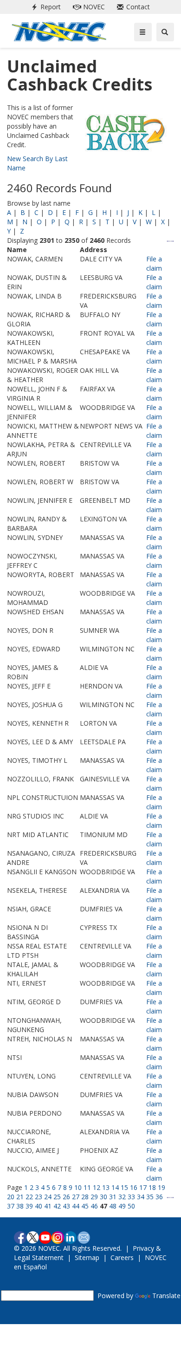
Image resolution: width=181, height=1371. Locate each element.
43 (66, 1206)
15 (124, 1187)
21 (20, 1196)
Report (44, 6)
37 (10, 1206)
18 (152, 1187)
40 (38, 1206)
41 (48, 1206)
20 (10, 1196)
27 (75, 1196)
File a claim (154, 263)
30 (103, 1196)
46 (94, 1206)
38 (20, 1206)
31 (112, 1196)
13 (106, 1187)
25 (57, 1196)
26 (66, 1196)
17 (143, 1187)
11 (87, 1187)
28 (85, 1196)
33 (131, 1196)
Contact (131, 6)
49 (122, 1206)
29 (94, 1196)
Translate (166, 1295)
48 (112, 1206)
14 (115, 1187)
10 (78, 1187)
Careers (122, 1257)
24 (48, 1196)
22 (29, 1196)
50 (131, 1206)
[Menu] (143, 32)
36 (159, 1196)
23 (38, 1196)
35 (150, 1196)
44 (75, 1206)
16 (133, 1187)
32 (122, 1196)
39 (29, 1206)
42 (57, 1206)
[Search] (165, 32)
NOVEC (87, 6)
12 (96, 1187)
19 (161, 1187)
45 (85, 1206)
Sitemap (87, 1257)
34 (140, 1196)
